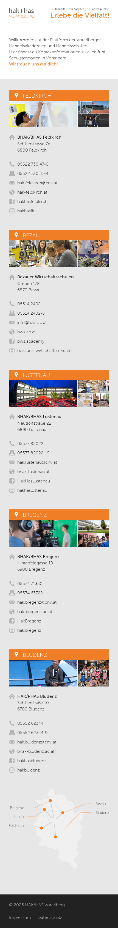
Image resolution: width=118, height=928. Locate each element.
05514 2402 (29, 303)
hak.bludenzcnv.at (36, 742)
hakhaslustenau (32, 490)
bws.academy (30, 341)
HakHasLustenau (33, 481)
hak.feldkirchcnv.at (37, 182)
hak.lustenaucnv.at (37, 462)
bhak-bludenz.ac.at (35, 751)
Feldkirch (37, 95)
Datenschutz (50, 917)
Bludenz (35, 655)
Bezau (31, 235)
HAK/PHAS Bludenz (37, 696)
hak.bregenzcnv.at (37, 602)
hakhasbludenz (31, 760)
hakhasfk (25, 210)
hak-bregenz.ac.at (34, 611)
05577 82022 (30, 443)
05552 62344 (30, 723)
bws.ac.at (26, 331)
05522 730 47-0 (33, 164)
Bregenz (35, 515)
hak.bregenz (29, 630)
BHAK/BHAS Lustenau (39, 416)
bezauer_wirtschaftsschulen (44, 350)
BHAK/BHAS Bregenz (38, 556)
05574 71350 (30, 583)
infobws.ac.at (32, 322)
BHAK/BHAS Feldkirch (39, 137)
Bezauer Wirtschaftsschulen (45, 276)
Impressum (20, 917)
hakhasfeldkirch (32, 201)
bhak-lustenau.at (33, 471)
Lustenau (36, 375)
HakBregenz (29, 621)
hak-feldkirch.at (32, 192)
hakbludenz (28, 770)
